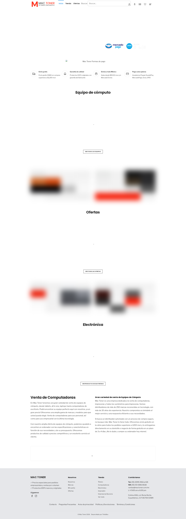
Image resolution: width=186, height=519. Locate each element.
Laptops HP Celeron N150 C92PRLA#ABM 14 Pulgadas (58, 134)
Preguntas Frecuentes (67, 504)
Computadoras (103, 485)
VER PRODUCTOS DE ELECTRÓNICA (93, 383)
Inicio (61, 3)
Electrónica (102, 488)
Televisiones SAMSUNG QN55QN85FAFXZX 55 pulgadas (149, 366)
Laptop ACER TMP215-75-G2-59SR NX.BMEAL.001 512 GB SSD (116, 134)
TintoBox (105, 514)
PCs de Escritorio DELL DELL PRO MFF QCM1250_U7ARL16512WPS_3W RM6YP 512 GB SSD (135, 254)
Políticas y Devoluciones (104, 504)
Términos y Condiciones (126, 504)
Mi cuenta (71, 488)
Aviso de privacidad (85, 504)
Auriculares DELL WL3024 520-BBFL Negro (97, 366)
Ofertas (76, 3)
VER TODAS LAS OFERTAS (93, 271)
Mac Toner (82, 514)
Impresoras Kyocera (105, 494)
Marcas (70, 485)
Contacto (53, 504)
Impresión (101, 491)
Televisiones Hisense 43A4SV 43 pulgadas (53, 366)
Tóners (100, 482)
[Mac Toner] (43, 4)
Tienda (68, 3)
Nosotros (71, 482)
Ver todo (101, 497)
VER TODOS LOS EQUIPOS (93, 151)
